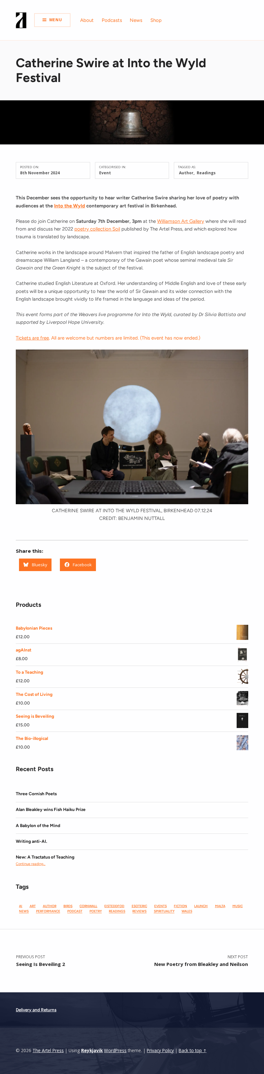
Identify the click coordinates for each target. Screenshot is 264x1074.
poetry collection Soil (97, 229)
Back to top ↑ (192, 1050)
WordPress (115, 1050)
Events (160, 906)
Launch (201, 906)
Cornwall (88, 906)
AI (20, 906)
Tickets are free (32, 338)
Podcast (74, 911)
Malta (220, 906)
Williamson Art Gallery (180, 221)
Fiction (180, 906)
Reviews (139, 911)
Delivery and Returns (36, 1009)
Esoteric (139, 906)
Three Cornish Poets (36, 793)
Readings (206, 173)
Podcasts (112, 20)
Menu (55, 20)
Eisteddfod (114, 906)
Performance (48, 911)
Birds (67, 906)
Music (237, 906)
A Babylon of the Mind (38, 825)
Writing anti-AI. (31, 841)
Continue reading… (30, 864)
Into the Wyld (69, 206)
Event (105, 173)
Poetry (96, 911)
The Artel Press (48, 1050)
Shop (156, 20)
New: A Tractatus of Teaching (45, 857)
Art (33, 906)
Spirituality (164, 911)
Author (186, 173)
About (87, 20)
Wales (187, 911)
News (136, 20)
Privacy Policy (160, 1050)
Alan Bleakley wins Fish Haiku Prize (51, 809)
